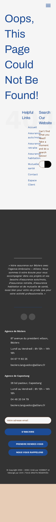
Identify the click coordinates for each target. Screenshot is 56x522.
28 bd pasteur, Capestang (26, 383)
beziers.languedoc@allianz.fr (28, 365)
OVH (21, 473)
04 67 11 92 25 (19, 358)
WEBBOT (43, 470)
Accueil (32, 127)
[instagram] (32, 317)
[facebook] (24, 317)
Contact (33, 174)
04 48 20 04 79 (20, 399)
